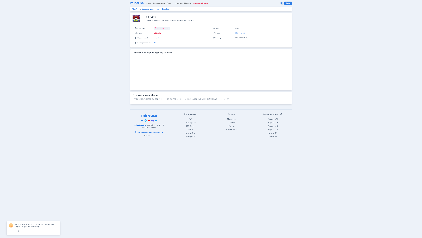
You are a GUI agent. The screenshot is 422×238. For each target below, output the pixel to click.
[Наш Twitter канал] (156, 120)
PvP (190, 119)
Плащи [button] (169, 3)
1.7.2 (236, 33)
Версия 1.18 (273, 126)
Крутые (231, 126)
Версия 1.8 (272, 136)
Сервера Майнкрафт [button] (200, 3)
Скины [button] (148, 3)
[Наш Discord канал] (152, 120)
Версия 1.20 (273, 119)
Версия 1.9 (272, 133)
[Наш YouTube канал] (149, 120)
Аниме (190, 129)
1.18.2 (242, 33)
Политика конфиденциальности (149, 132)
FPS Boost (190, 126)
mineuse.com (140, 125)
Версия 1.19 (273, 122)
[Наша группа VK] (142, 120)
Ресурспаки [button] (178, 3)
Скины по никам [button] (159, 3)
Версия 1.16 (190, 133)
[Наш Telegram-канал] (146, 120)
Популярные (190, 122)
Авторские (190, 136)
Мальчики (231, 119)
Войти (288, 3)
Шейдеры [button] (188, 3)
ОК (17, 231)
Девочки (231, 122)
